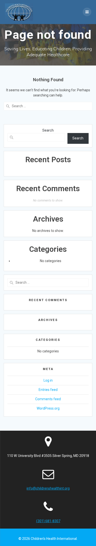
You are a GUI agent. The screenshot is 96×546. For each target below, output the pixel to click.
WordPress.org (48, 408)
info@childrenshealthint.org (48, 488)
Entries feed (48, 390)
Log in (48, 380)
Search (48, 130)
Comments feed (48, 399)
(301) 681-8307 (48, 521)
